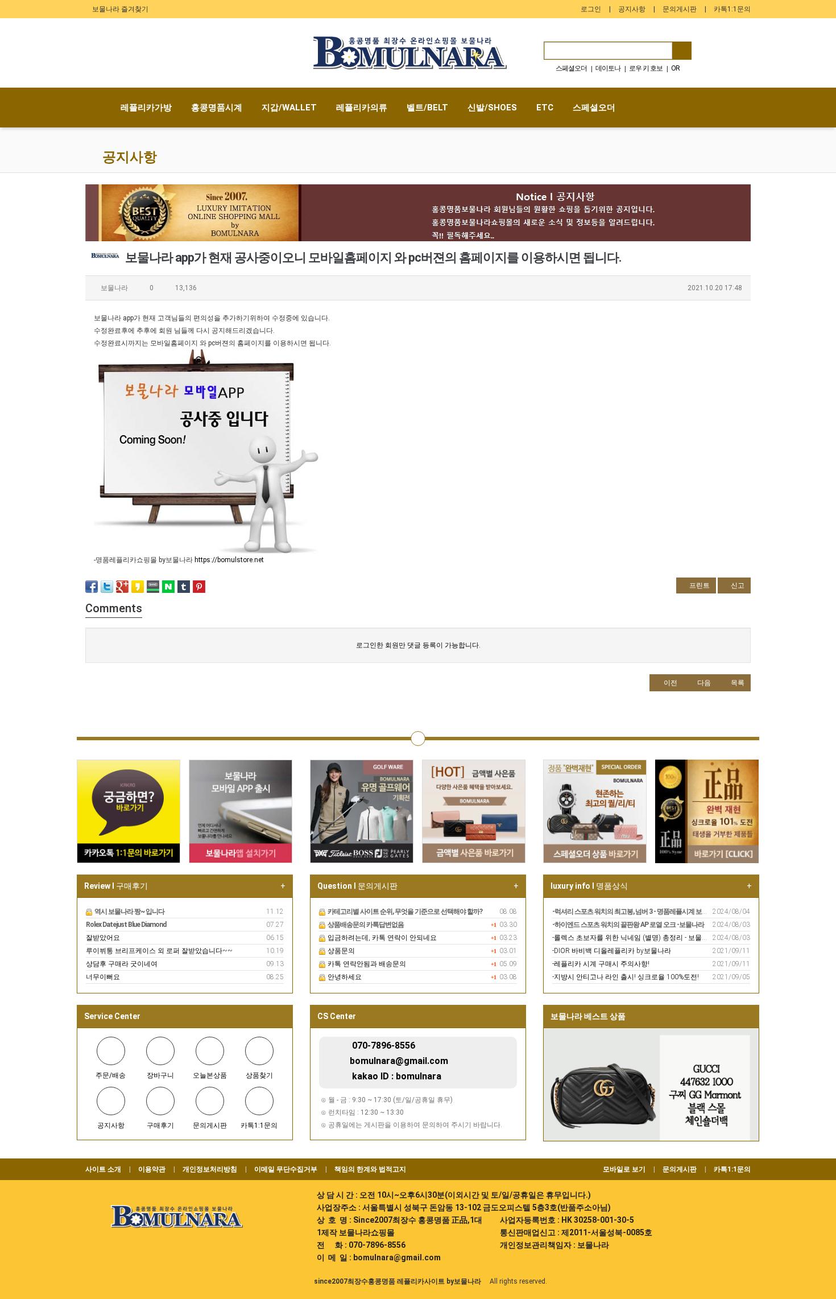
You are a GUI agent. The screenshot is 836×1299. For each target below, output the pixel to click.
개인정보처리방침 (210, 1169)
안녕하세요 (344, 977)
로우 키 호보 (646, 68)
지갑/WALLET (289, 107)
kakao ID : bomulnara (396, 1076)
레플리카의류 (361, 107)
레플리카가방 (146, 107)
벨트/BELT (427, 107)
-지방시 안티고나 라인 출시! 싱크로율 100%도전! (625, 977)
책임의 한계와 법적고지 (370, 1169)
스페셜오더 (571, 68)
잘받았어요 (103, 938)
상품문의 (340, 951)
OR (675, 68)
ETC (544, 107)
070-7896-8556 (383, 1045)
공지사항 (631, 9)
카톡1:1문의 (732, 9)
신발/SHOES (492, 107)
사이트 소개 (103, 1169)
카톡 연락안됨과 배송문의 (366, 964)
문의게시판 (680, 9)
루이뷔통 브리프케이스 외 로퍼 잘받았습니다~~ (159, 951)
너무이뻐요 (103, 977)
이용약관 (151, 1169)
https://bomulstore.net (229, 560)
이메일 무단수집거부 (285, 1169)
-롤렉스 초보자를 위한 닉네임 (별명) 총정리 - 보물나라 (633, 938)
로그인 (591, 9)
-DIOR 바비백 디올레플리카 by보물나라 (611, 951)
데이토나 (607, 68)
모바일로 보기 (624, 1169)
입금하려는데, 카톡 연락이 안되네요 (381, 938)
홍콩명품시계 (216, 107)
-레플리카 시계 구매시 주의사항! (600, 964)
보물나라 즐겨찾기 (119, 9)
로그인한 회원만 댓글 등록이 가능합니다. (418, 645)
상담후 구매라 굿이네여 (122, 964)
